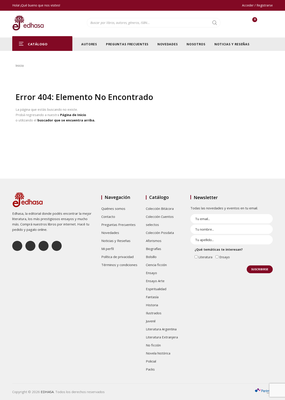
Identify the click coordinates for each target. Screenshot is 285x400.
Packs (150, 369)
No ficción (153, 345)
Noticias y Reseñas (232, 44)
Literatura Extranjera (162, 337)
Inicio (20, 65)
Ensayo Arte (155, 281)
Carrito (254, 20)
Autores (89, 44)
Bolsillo (151, 256)
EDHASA (47, 392)
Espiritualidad (156, 289)
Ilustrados (153, 313)
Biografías (153, 248)
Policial (151, 361)
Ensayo (151, 273)
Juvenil (150, 321)
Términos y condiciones (119, 264)
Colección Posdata (160, 232)
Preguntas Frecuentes (127, 44)
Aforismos (153, 240)
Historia (152, 305)
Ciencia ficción (156, 264)
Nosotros (196, 44)
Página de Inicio (73, 114)
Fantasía (152, 297)
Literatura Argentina (161, 329)
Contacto (108, 216)
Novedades (167, 44)
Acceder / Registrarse (257, 5)
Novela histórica (158, 353)
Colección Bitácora (160, 208)
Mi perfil (107, 248)
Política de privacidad (117, 256)
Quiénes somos (113, 208)
